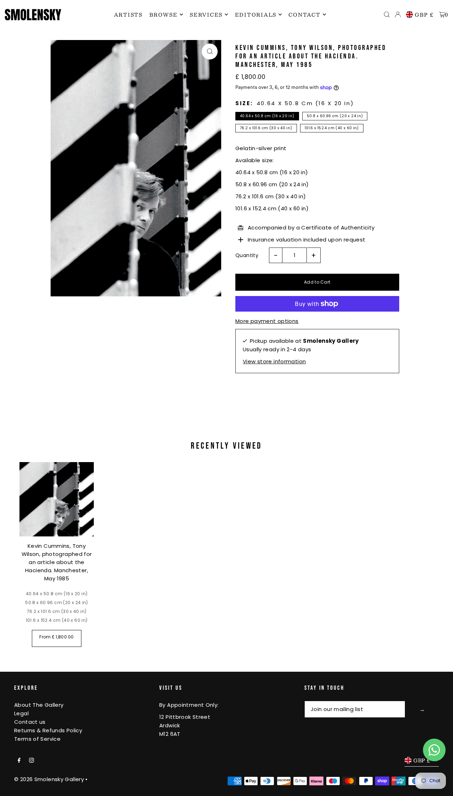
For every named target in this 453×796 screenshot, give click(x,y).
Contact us (30, 722)
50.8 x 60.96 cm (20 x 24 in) (335, 116)
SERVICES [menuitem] (206, 14)
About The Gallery (38, 705)
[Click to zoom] (210, 51)
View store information (274, 361)
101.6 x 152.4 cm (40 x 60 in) (332, 128)
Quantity (246, 255)
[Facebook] (19, 760)
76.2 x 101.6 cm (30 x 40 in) (266, 128)
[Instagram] (31, 760)
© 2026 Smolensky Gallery (49, 779)
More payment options (267, 321)
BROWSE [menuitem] (163, 14)
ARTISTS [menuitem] (128, 14)
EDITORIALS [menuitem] (256, 14)
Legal (21, 713)
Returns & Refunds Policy (48, 730)
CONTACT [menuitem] (304, 14)
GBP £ (424, 14)
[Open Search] (387, 14)
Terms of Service (37, 739)
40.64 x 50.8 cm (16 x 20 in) (267, 116)
